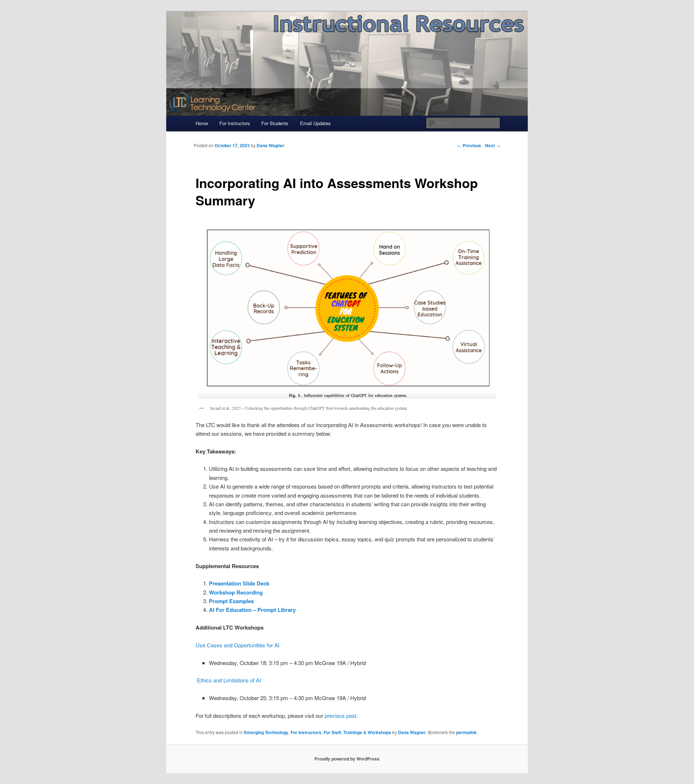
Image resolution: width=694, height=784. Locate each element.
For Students (274, 123)
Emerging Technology (266, 732)
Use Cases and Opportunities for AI (237, 645)
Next (492, 145)
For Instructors (234, 123)
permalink (466, 732)
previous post (340, 715)
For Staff (332, 732)
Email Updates (315, 123)
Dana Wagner (412, 732)
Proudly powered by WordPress (347, 758)
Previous (469, 145)
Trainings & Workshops (367, 732)
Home (202, 123)
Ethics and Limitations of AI (229, 680)
